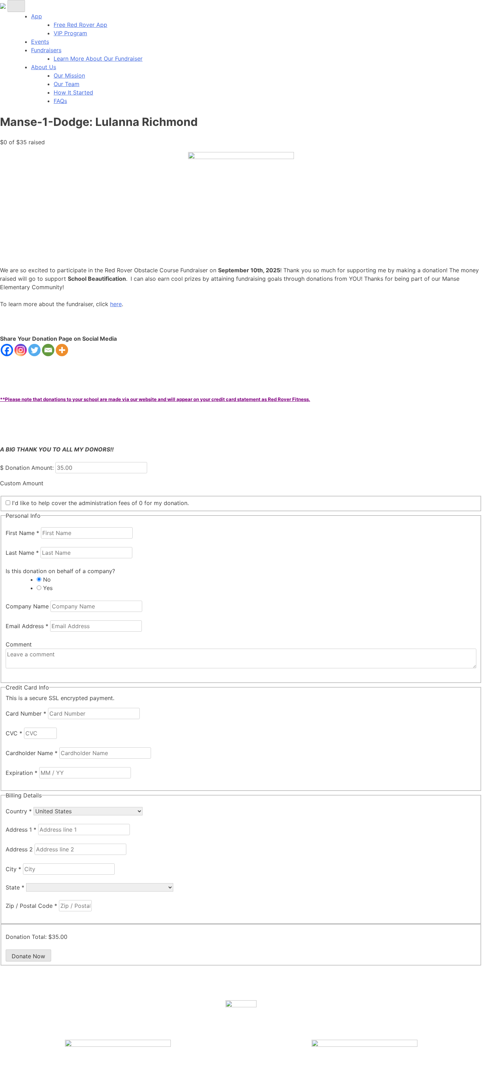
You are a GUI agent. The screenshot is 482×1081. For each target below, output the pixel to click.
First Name (22, 532)
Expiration (21, 772)
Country (19, 811)
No (47, 579)
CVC (14, 733)
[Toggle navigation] (16, 6)
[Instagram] (20, 350)
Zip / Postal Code (31, 905)
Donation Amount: (29, 467)
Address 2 (20, 849)
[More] (62, 350)
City (13, 869)
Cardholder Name (32, 753)
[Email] (48, 350)
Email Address (27, 626)
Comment (19, 644)
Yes (48, 587)
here (116, 304)
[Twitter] (34, 350)
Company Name (28, 606)
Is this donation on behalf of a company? (60, 571)
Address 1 (21, 829)
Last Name (22, 552)
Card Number (26, 713)
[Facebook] (7, 350)
